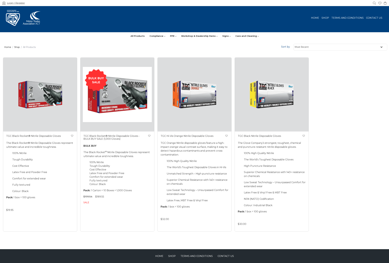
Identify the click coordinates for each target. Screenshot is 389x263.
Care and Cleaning (246, 36)
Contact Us (374, 17)
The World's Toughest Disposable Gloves (268, 159)
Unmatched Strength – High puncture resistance (197, 173)
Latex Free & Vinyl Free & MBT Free (265, 192)
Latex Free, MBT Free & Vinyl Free (187, 200)
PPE (172, 36)
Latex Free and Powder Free (29, 172)
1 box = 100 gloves (20, 197)
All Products (138, 36)
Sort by (285, 46)
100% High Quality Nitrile (182, 161)
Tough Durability (22, 159)
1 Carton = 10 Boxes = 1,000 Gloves (107, 190)
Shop (325, 17)
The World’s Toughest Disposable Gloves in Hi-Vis (196, 167)
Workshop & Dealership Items (198, 36)
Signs (225, 36)
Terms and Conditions (347, 17)
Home (315, 17)
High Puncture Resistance (260, 165)
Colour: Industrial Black (258, 205)
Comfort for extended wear (29, 178)
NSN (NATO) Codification (259, 198)
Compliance (156, 36)
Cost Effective (20, 165)
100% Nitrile (19, 153)
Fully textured (21, 184)
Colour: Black (20, 191)
